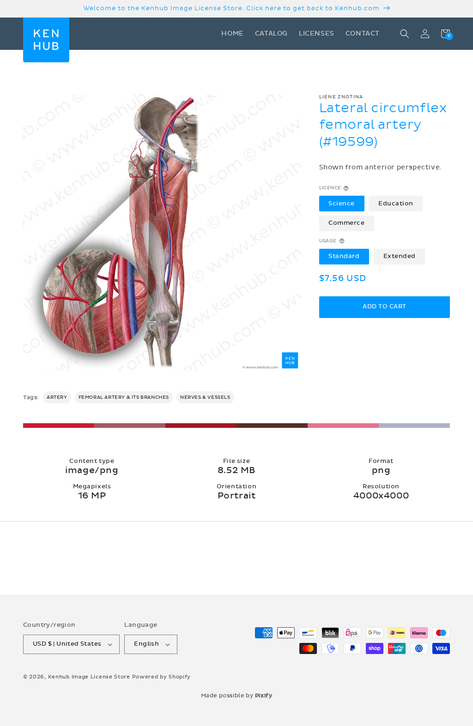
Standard (343, 256)
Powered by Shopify (161, 677)
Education (395, 203)
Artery (57, 397)
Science (341, 203)
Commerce (346, 223)
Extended (399, 256)
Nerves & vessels (205, 397)
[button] (404, 34)
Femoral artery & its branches (124, 397)
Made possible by (237, 695)
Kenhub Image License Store (89, 677)
